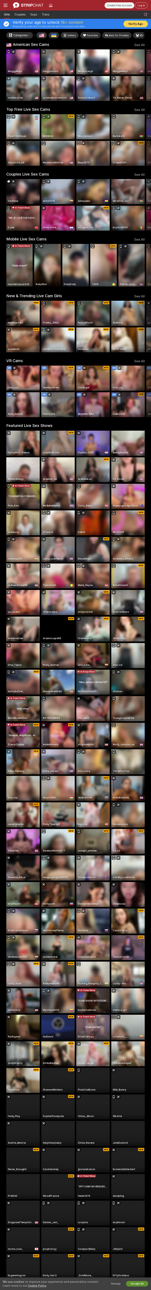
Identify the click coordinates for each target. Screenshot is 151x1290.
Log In (141, 5)
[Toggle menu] (5, 5)
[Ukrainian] (54, 35)
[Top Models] (50, 5)
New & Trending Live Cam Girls (34, 296)
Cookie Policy (37, 1285)
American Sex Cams (31, 44)
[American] (41, 35)
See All (139, 45)
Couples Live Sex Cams (27, 174)
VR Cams (14, 360)
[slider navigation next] (143, 75)
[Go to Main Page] (28, 5)
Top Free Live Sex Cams (28, 109)
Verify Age (135, 23)
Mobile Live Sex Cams (26, 239)
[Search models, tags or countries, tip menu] (145, 15)
